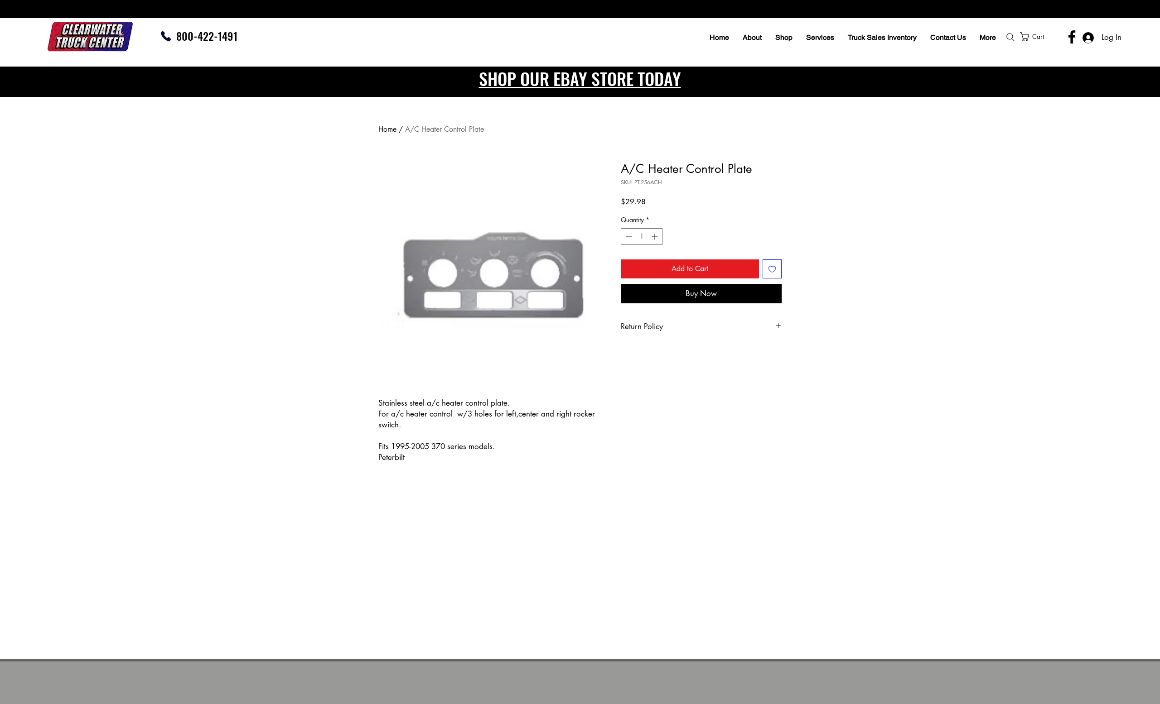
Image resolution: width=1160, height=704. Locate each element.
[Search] (1010, 37)
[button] (1056, 36)
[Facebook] (1072, 37)
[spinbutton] (641, 236)
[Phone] (166, 36)
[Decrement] (627, 236)
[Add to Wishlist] (772, 268)
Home (387, 129)
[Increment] (655, 236)
